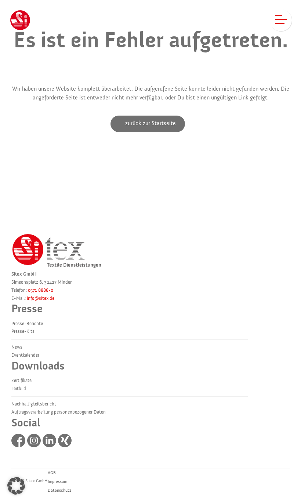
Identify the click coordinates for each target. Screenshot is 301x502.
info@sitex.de (40, 298)
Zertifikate (21, 380)
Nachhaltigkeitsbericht (33, 404)
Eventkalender (25, 355)
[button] (16, 486)
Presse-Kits (23, 331)
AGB (52, 472)
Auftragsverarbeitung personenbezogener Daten (58, 412)
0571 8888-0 (40, 290)
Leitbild (18, 388)
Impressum (57, 481)
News (16, 347)
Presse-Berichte (27, 323)
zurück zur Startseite (150, 123)
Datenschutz (59, 490)
